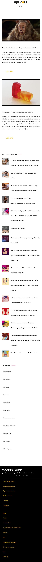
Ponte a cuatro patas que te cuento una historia (17, 112)
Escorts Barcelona (8, 481)
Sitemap (5, 556)
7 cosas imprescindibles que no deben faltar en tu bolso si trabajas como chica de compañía (25, 340)
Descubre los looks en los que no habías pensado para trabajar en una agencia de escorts (24, 285)
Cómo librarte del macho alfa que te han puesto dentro (19, 48)
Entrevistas (6, 379)
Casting (5, 500)
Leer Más (9, 71)
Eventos (5, 395)
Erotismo (6, 387)
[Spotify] (27, 475)
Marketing (6, 410)
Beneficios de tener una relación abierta (24, 353)
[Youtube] (23, 475)
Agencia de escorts (9, 491)
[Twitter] (19, 475)
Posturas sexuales (9, 418)
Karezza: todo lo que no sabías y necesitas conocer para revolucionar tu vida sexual (25, 163)
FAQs (4, 518)
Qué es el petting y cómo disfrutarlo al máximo (23, 175)
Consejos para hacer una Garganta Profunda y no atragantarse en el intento (24, 325)
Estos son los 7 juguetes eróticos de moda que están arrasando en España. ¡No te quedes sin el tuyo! (25, 215)
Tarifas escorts (7, 496)
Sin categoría (7, 449)
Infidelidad (6, 402)
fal (3, 537)
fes (4, 552)
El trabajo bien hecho (18, 228)
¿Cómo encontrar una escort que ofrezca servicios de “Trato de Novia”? (24, 300)
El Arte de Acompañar (9, 542)
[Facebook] (16, 475)
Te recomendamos (9, 547)
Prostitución (7, 433)
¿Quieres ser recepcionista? (12, 527)
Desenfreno (7, 371)
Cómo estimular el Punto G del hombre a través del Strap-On (24, 270)
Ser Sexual (6, 441)
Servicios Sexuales (9, 486)
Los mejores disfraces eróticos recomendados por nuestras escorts (23, 200)
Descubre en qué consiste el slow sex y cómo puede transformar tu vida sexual (24, 188)
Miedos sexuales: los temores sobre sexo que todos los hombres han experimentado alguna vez (25, 255)
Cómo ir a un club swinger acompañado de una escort (25, 240)
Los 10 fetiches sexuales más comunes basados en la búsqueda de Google (24, 313)
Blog (4, 513)
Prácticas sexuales (9, 425)
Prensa (5, 532)
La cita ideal (6, 523)
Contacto (6, 505)
